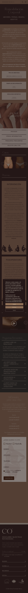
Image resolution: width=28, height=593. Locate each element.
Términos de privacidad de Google (13, 301)
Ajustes (14, 310)
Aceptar (14, 304)
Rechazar (14, 307)
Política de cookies (17, 300)
